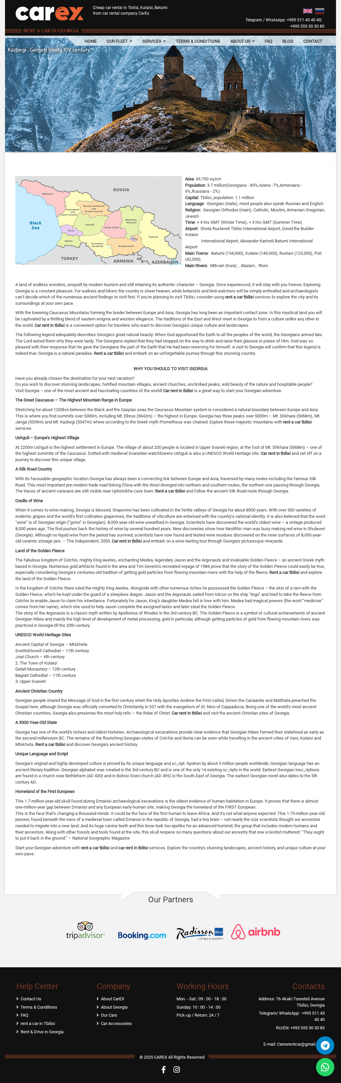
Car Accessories (116, 1023)
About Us (240, 41)
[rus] (319, 10)
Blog (287, 41)
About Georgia (114, 1007)
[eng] (307, 10)
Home (91, 41)
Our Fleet (118, 41)
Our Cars (109, 1015)
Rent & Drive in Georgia (42, 1031)
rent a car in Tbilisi (38, 1023)
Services (152, 41)
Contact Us (31, 998)
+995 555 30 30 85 (307, 26)
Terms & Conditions (198, 41)
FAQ (268, 41)
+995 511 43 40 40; (304, 19)
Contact (312, 41)
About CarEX (112, 998)
